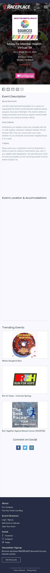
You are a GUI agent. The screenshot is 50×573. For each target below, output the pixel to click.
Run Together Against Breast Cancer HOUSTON (23, 431)
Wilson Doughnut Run (12, 361)
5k (29, 64)
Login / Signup (7, 520)
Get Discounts (11, 560)
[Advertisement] (25, 179)
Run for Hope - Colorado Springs (16, 396)
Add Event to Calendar (11, 523)
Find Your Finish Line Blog (12, 511)
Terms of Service (19, 570)
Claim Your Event (8, 526)
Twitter (7, 542)
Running (23, 64)
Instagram (9, 539)
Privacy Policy (31, 570)
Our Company (7, 507)
